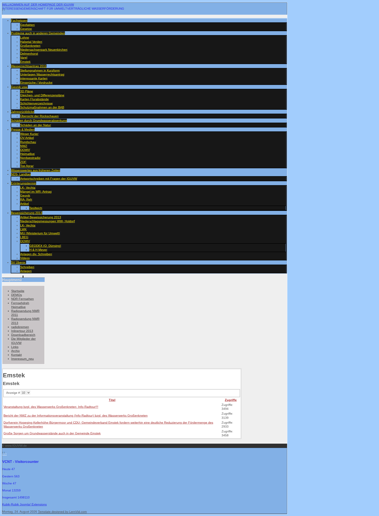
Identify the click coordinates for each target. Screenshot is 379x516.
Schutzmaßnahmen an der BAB (42, 107)
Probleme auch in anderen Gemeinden (38, 33)
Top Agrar (27, 166)
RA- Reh (26, 199)
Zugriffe (231, 400)
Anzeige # (13, 392)
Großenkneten (30, 45)
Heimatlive (27, 154)
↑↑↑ (4, 454)
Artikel (24, 203)
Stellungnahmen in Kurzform (40, 70)
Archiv (15, 351)
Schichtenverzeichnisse (36, 103)
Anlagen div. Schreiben (36, 254)
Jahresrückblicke (22, 111)
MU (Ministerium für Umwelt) (40, 233)
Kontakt (16, 355)
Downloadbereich (23, 335)
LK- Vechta (27, 187)
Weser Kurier (29, 134)
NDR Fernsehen (22, 299)
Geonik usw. (19, 87)
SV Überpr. (18, 262)
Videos (25, 258)
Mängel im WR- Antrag (36, 191)
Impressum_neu (22, 358)
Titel (112, 400)
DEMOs (16, 295)
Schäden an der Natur (35, 125)
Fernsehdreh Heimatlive (20, 305)
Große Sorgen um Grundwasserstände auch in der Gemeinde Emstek (52, 433)
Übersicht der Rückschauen (39, 116)
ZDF (23, 162)
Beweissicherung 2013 (26, 213)
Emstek (25, 61)
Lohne (24, 37)
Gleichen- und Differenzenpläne (42, 95)
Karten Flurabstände (34, 99)
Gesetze (26, 28)
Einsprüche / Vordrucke (36, 82)
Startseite (17, 291)
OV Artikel (27, 138)
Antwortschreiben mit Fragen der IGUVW (48, 178)
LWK (23, 229)
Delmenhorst (29, 53)
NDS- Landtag (21, 174)
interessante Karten (33, 78)
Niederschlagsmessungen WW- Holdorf (47, 221)
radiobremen (20, 327)
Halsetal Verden (31, 41)
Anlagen (26, 271)
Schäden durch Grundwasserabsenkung (39, 120)
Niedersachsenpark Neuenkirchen (43, 49)
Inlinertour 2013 (22, 331)
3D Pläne (26, 91)
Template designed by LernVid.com (62, 511)
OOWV (25, 150)
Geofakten (27, 25)
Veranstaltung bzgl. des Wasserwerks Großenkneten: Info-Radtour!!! (51, 406)
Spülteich (35, 208)
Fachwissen (19, 20)
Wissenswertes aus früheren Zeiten (35, 170)
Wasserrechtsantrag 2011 (28, 66)
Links (14, 347)
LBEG (24, 237)
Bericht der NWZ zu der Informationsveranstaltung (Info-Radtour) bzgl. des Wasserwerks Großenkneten (76, 415)
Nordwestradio (30, 157)
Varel (23, 57)
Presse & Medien (23, 129)
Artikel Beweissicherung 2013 (40, 217)
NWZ (23, 146)
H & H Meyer (38, 249)
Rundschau (28, 142)
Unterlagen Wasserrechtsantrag (42, 74)
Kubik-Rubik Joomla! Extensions (24, 504)
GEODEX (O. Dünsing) (45, 245)
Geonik (25, 195)
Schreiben (27, 267)
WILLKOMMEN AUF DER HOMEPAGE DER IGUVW (38, 4)
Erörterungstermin (23, 183)
